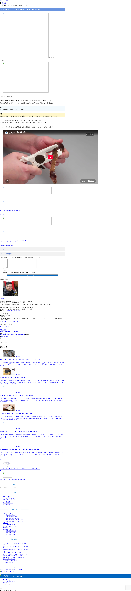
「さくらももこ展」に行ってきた (12, 552)
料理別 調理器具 (10, 532)
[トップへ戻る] (1, 588)
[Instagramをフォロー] (3, 326)
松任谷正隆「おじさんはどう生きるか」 (14, 557)
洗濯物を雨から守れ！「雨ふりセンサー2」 (15, 555)
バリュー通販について (9, 524)
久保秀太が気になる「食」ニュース (15, 521)
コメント (4, 268)
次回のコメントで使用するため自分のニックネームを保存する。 (20, 272)
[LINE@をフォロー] (5, 326)
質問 (16, 331)
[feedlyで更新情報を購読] (6, 326)
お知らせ (5, 523)
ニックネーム (4, 270)
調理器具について (8, 529)
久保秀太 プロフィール (9, 499)
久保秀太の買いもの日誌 (12, 518)
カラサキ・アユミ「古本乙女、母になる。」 (15, 554)
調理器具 (3, 331)
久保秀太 (2, 298)
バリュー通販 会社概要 (9, 498)
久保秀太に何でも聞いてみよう (14, 519)
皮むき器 (11, 331)
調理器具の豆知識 (11, 531)
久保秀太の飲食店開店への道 (14, 310)
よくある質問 (6, 501)
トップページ (6, 496)
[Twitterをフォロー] (2, 326)
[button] (27, 334)
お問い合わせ (6, 504)
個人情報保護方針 (8, 503)
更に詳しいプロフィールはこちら (9, 321)
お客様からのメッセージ (9, 526)
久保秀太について (8, 513)
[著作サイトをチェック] (0, 326)
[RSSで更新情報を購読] (8, 326)
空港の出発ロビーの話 (9, 559)
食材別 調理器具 (10, 534)
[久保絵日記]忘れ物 (8, 562)
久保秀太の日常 (10, 515)
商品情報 (3, 330)
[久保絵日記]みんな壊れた (10, 560)
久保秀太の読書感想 (11, 516)
